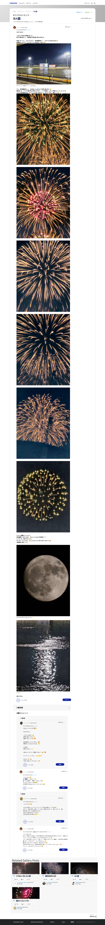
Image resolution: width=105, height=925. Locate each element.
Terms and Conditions (37, 922)
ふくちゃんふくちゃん (22, 882)
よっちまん (48, 882)
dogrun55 (19, 907)
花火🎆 (76, 876)
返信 (60, 764)
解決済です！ (80, 12)
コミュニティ (22, 3)
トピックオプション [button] (86, 18)
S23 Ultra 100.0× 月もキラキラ (25, 617)
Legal (63, 922)
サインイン (87, 3)
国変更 (72, 922)
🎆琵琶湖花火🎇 (50, 876)
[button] (68, 27)
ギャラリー (28, 3)
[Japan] (13, 3)
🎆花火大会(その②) (22, 901)
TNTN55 (77, 882)
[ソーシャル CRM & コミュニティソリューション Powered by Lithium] (93, 916)
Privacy (52, 922)
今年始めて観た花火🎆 (23, 876)
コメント (67, 699)
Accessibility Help (18, 922)
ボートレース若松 (26, 85)
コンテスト (35, 3)
